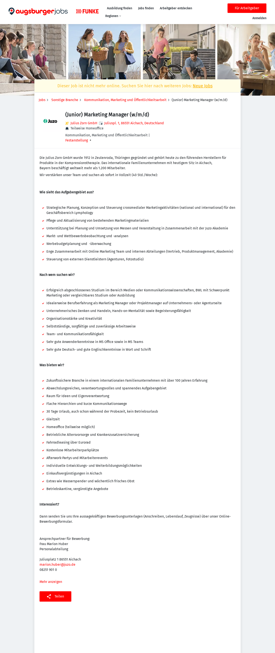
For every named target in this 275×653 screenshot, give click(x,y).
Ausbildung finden (119, 8)
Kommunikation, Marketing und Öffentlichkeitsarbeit (125, 100)
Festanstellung (76, 140)
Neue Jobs (202, 85)
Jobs (42, 100)
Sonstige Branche (64, 100)
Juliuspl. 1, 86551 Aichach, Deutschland (134, 123)
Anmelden (259, 18)
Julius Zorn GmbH (83, 123)
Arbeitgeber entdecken (176, 8)
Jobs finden (146, 8)
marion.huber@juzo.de (57, 564)
